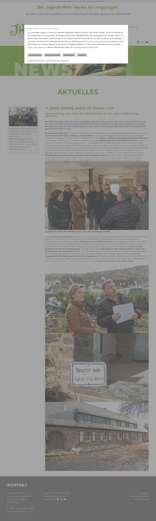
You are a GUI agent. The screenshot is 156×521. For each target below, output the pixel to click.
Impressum (65, 61)
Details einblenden (52, 55)
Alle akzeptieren (35, 55)
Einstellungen (69, 55)
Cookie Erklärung (52, 61)
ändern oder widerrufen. (37, 47)
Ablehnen (82, 55)
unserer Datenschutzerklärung (86, 47)
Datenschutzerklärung (36, 61)
